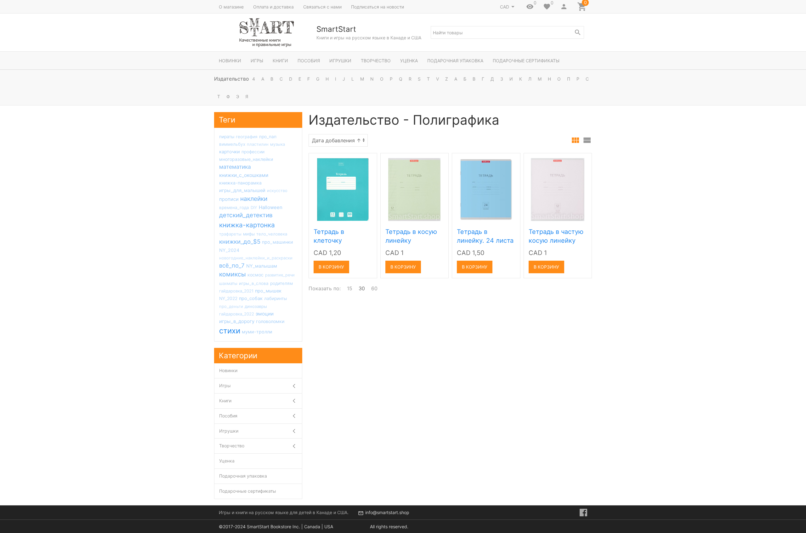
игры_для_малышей (242, 190)
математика (235, 166)
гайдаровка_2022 (236, 313)
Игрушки (340, 60)
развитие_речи (280, 275)
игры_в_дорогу (236, 321)
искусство (277, 190)
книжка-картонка (247, 225)
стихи (229, 330)
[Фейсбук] (583, 512)
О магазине (231, 6)
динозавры (256, 306)
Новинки (230, 60)
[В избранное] (365, 160)
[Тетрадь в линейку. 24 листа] (486, 189)
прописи (229, 199)
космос (255, 274)
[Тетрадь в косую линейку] (414, 189)
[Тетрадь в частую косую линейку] (557, 189)
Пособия (309, 60)
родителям (281, 283)
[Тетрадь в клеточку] (343, 189)
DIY (254, 207)
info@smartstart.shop (387, 512)
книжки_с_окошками (243, 175)
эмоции (265, 314)
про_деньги (231, 306)
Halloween (270, 207)
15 (349, 288)
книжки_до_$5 (239, 241)
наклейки (253, 198)
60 (374, 288)
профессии (252, 151)
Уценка (409, 60)
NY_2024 (229, 250)
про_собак (251, 298)
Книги (280, 60)
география (247, 136)
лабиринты (275, 298)
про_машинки (277, 242)
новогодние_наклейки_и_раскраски (255, 257)
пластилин (258, 144)
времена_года (234, 207)
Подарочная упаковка (455, 60)
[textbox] (507, 32)
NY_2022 (228, 298)
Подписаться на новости (377, 6)
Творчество (376, 60)
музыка (277, 144)
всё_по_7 (232, 265)
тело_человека (271, 233)
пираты (226, 136)
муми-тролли (257, 331)
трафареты (230, 233)
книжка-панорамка (240, 182)
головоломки (270, 321)
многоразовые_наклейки (246, 159)
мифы (249, 233)
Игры (257, 60)
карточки (229, 152)
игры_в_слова (254, 283)
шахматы (228, 283)
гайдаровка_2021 (236, 290)
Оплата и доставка (273, 6)
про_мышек (268, 291)
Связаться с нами (322, 6)
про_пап (267, 136)
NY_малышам (261, 266)
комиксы (232, 274)
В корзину (331, 266)
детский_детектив (246, 215)
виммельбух (232, 144)
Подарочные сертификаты (526, 60)
